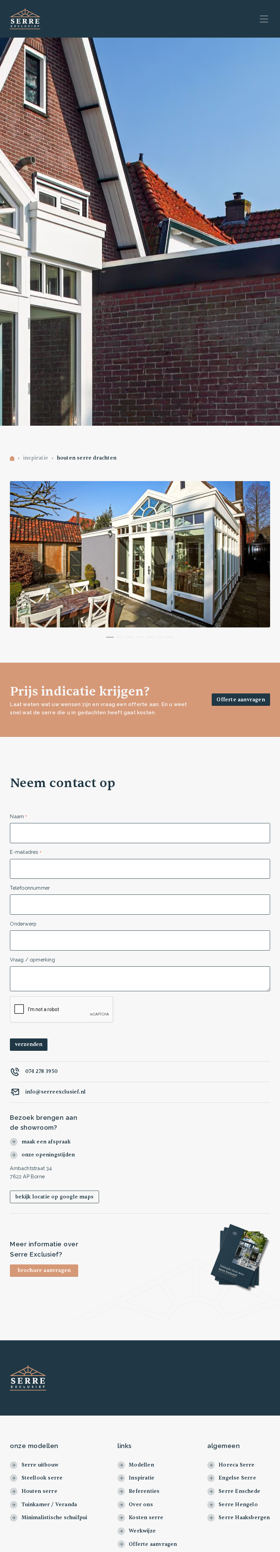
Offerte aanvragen (240, 700)
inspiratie (35, 458)
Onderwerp (23, 924)
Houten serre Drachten (86, 458)
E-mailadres (24, 852)
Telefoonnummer (30, 888)
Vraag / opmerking (32, 960)
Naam (17, 816)
